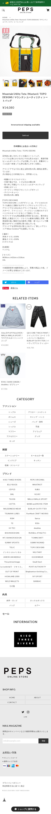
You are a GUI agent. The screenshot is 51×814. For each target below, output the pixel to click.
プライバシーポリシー (11, 783)
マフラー (12, 431)
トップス (12, 412)
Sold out (25, 135)
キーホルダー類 (37, 456)
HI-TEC (12, 528)
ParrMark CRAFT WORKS (37, 513)
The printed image (12, 562)
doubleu (37, 528)
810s (37, 523)
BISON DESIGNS (12, 533)
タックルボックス (37, 600)
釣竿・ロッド (12, 600)
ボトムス (12, 417)
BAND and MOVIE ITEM (37, 504)
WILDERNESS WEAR (12, 509)
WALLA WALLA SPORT (37, 499)
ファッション (9, 406)
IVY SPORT (37, 576)
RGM (12, 518)
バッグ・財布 (37, 422)
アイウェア (37, 431)
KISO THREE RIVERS (12, 480)
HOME (4, 17)
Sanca (37, 518)
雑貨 (4, 449)
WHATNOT (37, 484)
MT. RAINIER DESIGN (12, 538)
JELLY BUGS (12, 484)
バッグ (12, 605)
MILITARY (37, 552)
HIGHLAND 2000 (12, 576)
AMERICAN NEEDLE (12, 557)
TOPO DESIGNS (37, 547)
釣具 (4, 594)
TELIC (12, 547)
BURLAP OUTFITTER (37, 509)
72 (12, 523)
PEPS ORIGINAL (37, 480)
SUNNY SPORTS (12, 542)
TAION (12, 499)
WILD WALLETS (12, 581)
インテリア (12, 460)
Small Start (37, 562)
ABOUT (37, 697)
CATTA (12, 504)
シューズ (12, 422)
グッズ (37, 436)
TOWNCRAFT (37, 538)
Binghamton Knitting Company (38, 571)
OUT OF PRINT (12, 571)
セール (5, 613)
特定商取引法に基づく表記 (13, 786)
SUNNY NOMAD (37, 542)
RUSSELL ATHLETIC (37, 533)
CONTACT (12, 702)
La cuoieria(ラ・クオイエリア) (12, 567)
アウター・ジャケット (37, 412)
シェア (37, 282)
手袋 (37, 427)
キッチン (37, 460)
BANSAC (37, 581)
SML (12, 494)
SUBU (37, 489)
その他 (12, 586)
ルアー (37, 605)
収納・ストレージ (12, 465)
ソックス (12, 427)
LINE (25, 717)
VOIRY (37, 494)
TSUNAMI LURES (12, 513)
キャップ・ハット (37, 417)
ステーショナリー (12, 456)
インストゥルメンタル (12, 552)
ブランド (7, 473)
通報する (14, 288)
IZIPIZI (12, 489)
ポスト (14, 282)
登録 (43, 741)
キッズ (12, 441)
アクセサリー (12, 436)
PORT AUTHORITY (37, 567)
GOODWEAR (37, 557)
